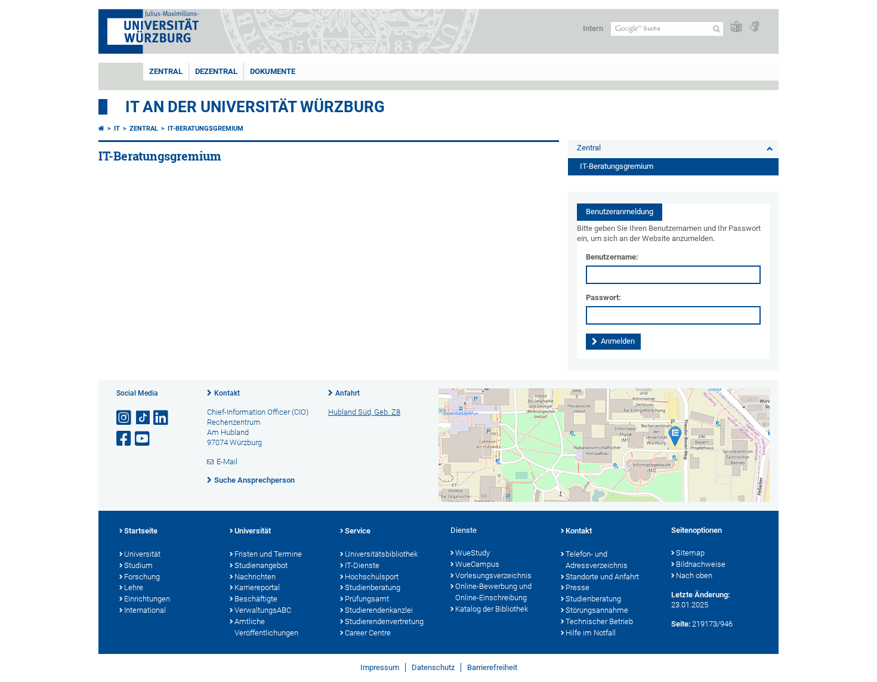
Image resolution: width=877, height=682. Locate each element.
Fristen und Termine (268, 554)
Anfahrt (347, 393)
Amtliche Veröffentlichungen (266, 627)
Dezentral (216, 71)
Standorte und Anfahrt (602, 576)
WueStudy (472, 552)
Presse (577, 587)
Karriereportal (257, 587)
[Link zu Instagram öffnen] (124, 418)
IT (117, 128)
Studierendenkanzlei (379, 610)
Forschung (142, 576)
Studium (138, 565)
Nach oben (694, 575)
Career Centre (368, 632)
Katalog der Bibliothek (491, 608)
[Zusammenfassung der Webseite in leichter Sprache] (736, 27)
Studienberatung (372, 587)
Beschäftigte (255, 598)
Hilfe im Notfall (591, 632)
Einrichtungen (147, 598)
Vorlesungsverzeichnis (493, 575)
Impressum (379, 667)
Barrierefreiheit (492, 667)
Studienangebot (261, 565)
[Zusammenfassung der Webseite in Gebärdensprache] (754, 27)
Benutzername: (612, 256)
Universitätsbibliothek (381, 554)
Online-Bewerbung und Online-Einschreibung (493, 592)
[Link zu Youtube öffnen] (143, 438)
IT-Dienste (362, 565)
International (145, 610)
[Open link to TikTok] (143, 418)
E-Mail (227, 461)
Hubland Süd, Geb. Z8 (364, 412)
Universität (142, 554)
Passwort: (603, 297)
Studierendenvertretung (384, 621)
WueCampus (477, 564)
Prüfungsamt (367, 598)
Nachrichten (255, 576)
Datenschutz (433, 667)
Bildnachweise (700, 564)
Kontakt (227, 393)
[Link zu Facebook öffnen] (124, 438)
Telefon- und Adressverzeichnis (597, 560)
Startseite (141, 530)
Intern (593, 28)
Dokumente (272, 71)
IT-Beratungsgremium (205, 128)
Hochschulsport (372, 576)
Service (357, 530)
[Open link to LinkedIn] (161, 418)
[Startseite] (101, 128)
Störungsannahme (597, 610)
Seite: (680, 623)
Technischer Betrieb (599, 621)
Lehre (133, 587)
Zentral (166, 71)
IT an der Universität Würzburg (255, 107)
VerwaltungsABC (262, 610)
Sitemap (690, 552)
